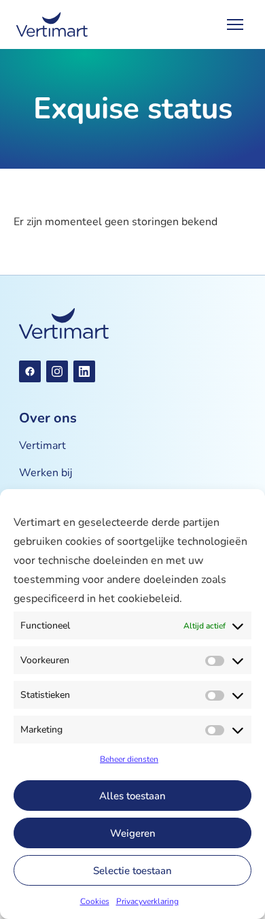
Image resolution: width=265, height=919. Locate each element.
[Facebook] (30, 371)
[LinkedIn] (84, 371)
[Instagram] (57, 371)
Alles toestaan (132, 796)
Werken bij (45, 472)
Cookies (94, 901)
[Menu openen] (235, 24)
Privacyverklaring (147, 901)
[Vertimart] (52, 24)
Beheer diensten (129, 759)
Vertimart (42, 445)
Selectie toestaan (132, 871)
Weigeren (133, 833)
